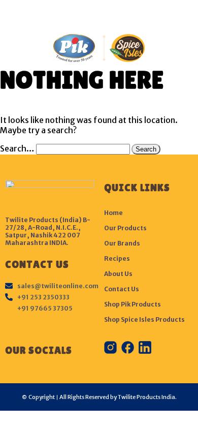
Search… (17, 148)
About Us (118, 274)
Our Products (125, 228)
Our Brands (122, 243)
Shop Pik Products (132, 304)
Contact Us (121, 289)
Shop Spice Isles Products (144, 319)
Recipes (117, 258)
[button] (99, 14)
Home (113, 213)
